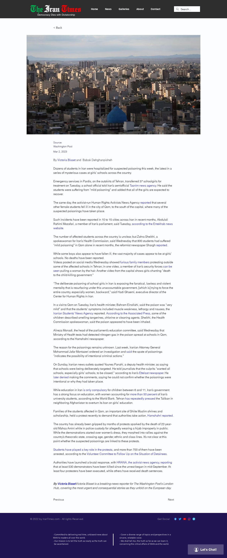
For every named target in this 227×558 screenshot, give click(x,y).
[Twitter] (180, 519)
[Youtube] (184, 519)
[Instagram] (189, 519)
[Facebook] (175, 519)
